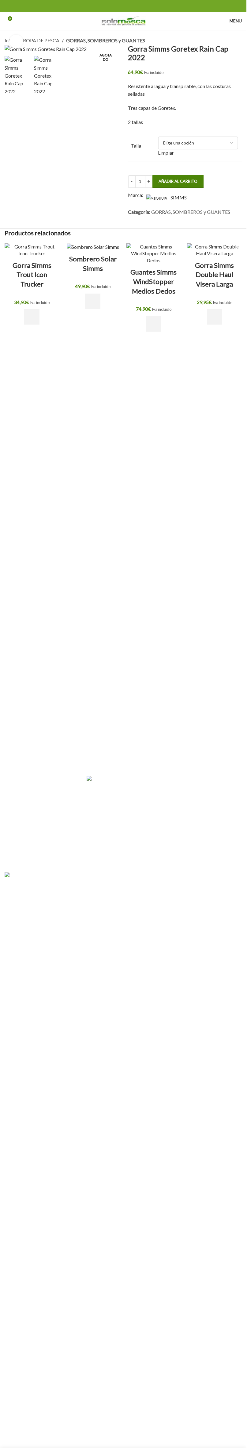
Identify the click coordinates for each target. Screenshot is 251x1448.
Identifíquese (40, 771)
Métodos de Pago (188, 840)
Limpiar (166, 153)
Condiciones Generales (193, 794)
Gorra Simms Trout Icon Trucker (32, 274)
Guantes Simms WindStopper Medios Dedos (153, 281)
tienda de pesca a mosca (90, 862)
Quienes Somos (185, 771)
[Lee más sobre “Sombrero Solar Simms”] (92, 301)
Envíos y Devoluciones (192, 852)
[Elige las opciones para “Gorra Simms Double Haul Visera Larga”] (214, 317)
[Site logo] (123, 20)
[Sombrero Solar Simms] (93, 247)
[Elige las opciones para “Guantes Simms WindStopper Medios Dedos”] (153, 324)
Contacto (179, 783)
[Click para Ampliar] (16, 41)
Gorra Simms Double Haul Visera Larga (214, 274)
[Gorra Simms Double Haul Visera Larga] (214, 250)
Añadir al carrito (178, 181)
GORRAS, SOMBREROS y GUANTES (105, 40)
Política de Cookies (189, 817)
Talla (136, 145)
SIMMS (178, 197)
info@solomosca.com (142, 862)
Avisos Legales (184, 829)
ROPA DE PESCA (41, 40)
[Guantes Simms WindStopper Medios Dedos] (153, 253)
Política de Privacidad (192, 806)
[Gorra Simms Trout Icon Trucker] (32, 250)
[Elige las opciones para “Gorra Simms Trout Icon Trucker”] (31, 317)
